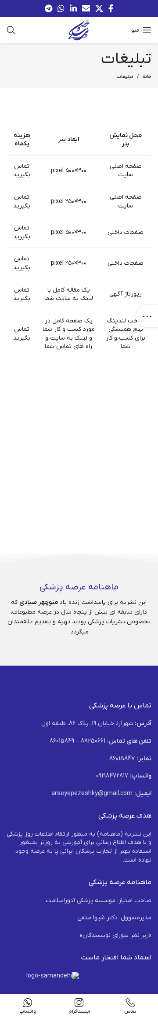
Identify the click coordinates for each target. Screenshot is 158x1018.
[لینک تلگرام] (48, 8)
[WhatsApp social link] (61, 8)
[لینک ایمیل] (86, 8)
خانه (146, 77)
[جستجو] (11, 30)
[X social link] (99, 8)
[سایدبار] (147, 316)
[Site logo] (79, 30)
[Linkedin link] (73, 8)
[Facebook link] (111, 8)
